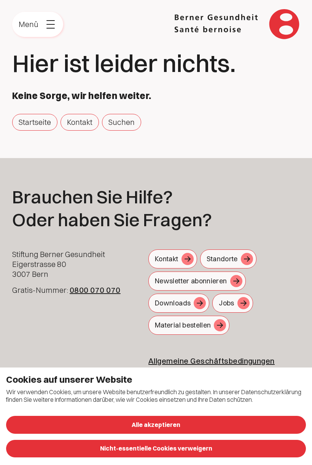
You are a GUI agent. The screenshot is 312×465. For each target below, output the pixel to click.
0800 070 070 (95, 290)
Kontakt (79, 122)
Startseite (35, 122)
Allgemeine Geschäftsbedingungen (211, 361)
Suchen (121, 122)
